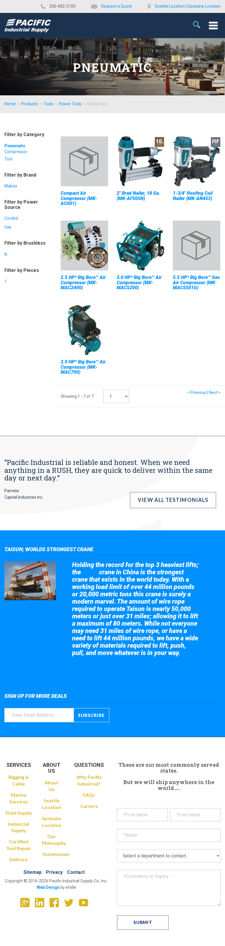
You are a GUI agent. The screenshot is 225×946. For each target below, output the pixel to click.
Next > (215, 392)
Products (29, 103)
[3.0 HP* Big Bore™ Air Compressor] (140, 245)
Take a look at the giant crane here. (113, 669)
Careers (89, 806)
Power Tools (70, 103)
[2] (140, 161)
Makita (10, 186)
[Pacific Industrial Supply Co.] (27, 25)
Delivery (18, 859)
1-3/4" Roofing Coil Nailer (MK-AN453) (192, 195)
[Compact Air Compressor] (84, 161)
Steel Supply (18, 812)
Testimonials (56, 854)
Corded (11, 218)
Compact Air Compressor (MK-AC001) (79, 198)
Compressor (15, 151)
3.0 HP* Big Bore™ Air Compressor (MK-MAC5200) (139, 282)
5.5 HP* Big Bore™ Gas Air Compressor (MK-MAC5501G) (196, 282)
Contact (76, 872)
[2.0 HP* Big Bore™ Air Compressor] (84, 330)
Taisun (90, 572)
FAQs (89, 795)
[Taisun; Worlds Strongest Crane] (30, 580)
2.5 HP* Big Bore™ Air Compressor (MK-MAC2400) (83, 282)
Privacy (54, 872)
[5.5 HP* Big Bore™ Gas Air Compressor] (196, 245)
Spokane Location (204, 6)
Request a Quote (116, 6)
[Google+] (27, 904)
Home (10, 103)
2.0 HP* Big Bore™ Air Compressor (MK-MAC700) (83, 367)
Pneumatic (14, 145)
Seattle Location (170, 6)
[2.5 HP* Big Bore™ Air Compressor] (84, 245)
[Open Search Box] (196, 24)
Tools (48, 103)
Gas (7, 227)
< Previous (196, 392)
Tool (8, 159)
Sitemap (32, 872)
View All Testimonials (173, 500)
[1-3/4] (196, 161)
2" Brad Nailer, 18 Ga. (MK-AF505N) (138, 195)
